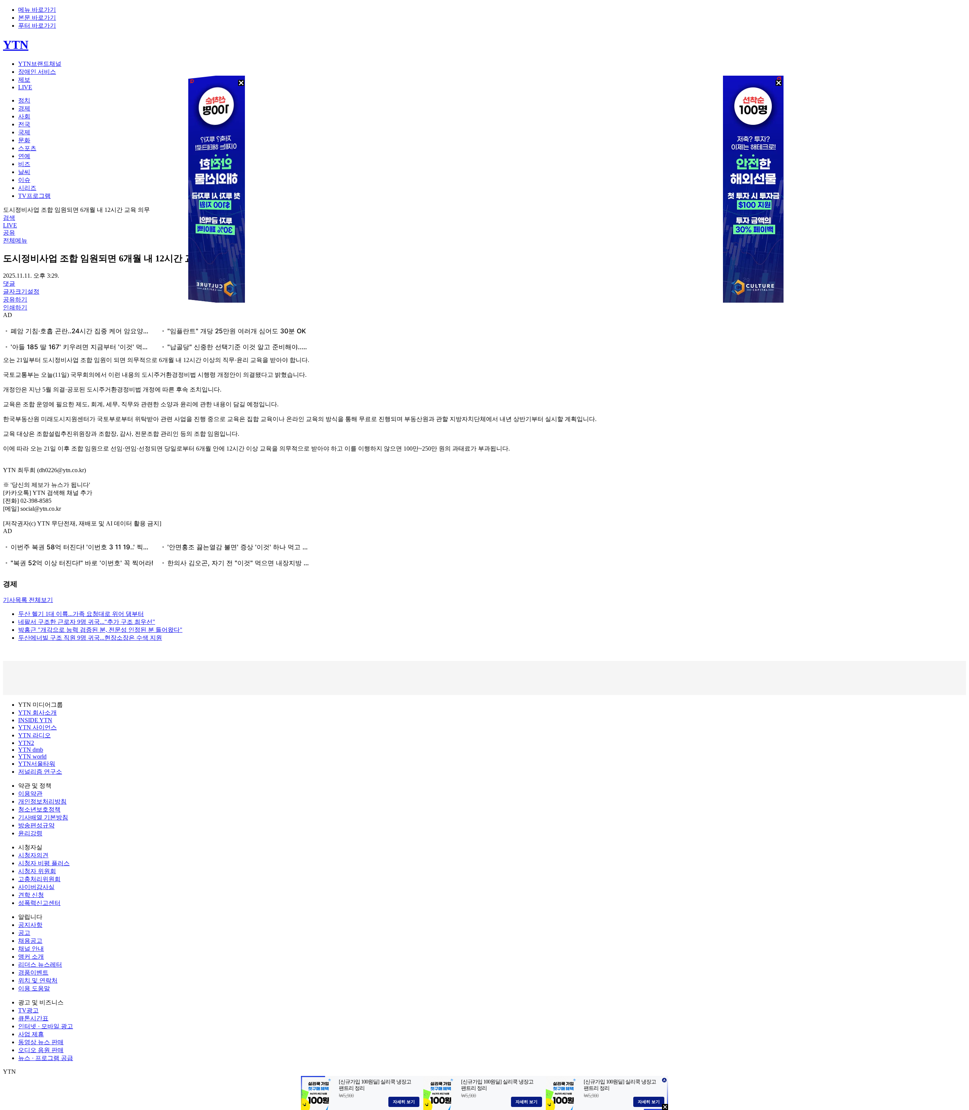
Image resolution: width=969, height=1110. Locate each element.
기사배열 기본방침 (43, 817)
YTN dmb (30, 749)
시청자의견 (33, 855)
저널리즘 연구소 (40, 771)
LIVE (25, 87)
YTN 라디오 (34, 735)
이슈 (24, 180)
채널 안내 (31, 948)
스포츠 (27, 148)
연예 (24, 156)
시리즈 (27, 188)
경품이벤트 (33, 972)
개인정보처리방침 (42, 801)
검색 (9, 218)
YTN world (32, 756)
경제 (24, 108)
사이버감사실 (36, 887)
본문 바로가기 (37, 17)
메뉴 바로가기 (37, 9)
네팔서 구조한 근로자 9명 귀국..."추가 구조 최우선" (86, 622)
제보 (24, 79)
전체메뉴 (15, 240)
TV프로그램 (34, 196)
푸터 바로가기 (37, 25)
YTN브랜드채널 (39, 64)
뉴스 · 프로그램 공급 (45, 1058)
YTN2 (26, 743)
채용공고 (30, 940)
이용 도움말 (34, 988)
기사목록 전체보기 (28, 600)
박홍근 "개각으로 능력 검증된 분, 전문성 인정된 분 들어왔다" (100, 630)
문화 (24, 140)
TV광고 (28, 1010)
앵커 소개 (31, 956)
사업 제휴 (31, 1034)
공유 (9, 232)
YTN (15, 44)
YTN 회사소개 (37, 712)
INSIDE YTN (35, 720)
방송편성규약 (36, 825)
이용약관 (30, 793)
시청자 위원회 (37, 871)
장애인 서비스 (37, 71)
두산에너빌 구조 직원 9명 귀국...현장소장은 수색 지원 (90, 637)
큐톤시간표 (33, 1018)
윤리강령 (30, 833)
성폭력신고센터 (39, 903)
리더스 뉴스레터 (40, 964)
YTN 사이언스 (37, 727)
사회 (24, 116)
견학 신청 (31, 895)
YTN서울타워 (36, 763)
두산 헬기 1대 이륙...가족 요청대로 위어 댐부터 (81, 614)
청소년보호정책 (39, 809)
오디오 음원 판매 (41, 1050)
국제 (24, 132)
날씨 (24, 172)
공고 (24, 933)
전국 (24, 124)
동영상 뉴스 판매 (41, 1042)
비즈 (24, 164)
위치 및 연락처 (38, 980)
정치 (24, 100)
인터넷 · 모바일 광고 (45, 1026)
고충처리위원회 (39, 879)
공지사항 (30, 925)
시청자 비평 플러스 (44, 863)
